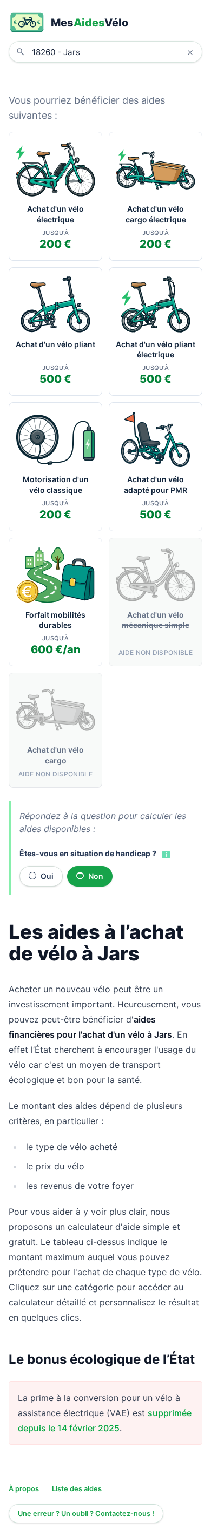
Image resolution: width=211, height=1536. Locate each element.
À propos (24, 1489)
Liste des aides (77, 1489)
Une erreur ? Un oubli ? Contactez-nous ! (86, 1514)
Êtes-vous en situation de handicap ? (87, 853)
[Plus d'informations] (165, 854)
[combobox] (113, 52)
